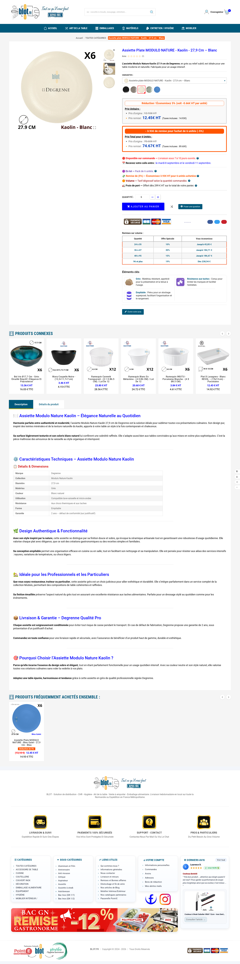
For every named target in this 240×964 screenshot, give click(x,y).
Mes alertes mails (153, 886)
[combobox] (174, 80)
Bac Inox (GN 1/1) (66, 895)
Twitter (217, 222)
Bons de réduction (153, 882)
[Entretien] (94, 920)
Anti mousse (64, 873)
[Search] (151, 11)
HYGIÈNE (20, 895)
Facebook (210, 222)
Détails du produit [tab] (49, 404)
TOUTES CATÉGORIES (26, 866)
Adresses (149, 878)
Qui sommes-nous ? (110, 866)
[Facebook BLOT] (151, 899)
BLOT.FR (94, 949)
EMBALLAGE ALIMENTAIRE (29, 887)
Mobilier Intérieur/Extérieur (113, 891)
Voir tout (221, 860)
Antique (61, 877)
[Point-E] (40, 951)
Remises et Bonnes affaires (113, 880)
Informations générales (111, 869)
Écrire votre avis (134, 312)
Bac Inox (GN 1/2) (66, 898)
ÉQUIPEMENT (22, 891)
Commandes (151, 869)
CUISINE (20, 873)
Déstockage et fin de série (113, 884)
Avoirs (148, 873)
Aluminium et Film (66, 866)
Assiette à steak (65, 888)
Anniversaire (64, 869)
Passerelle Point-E (109, 898)
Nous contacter (108, 873)
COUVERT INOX (23, 880)
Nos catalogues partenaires (113, 895)
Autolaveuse (64, 891)
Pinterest (224, 222)
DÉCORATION (22, 884)
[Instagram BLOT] (165, 899)
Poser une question (192, 206)
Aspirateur (63, 880)
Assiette (62, 884)
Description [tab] (21, 404)
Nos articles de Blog (110, 887)
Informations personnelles (157, 865)
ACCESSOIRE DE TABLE (27, 869)
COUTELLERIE (22, 877)
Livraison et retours (110, 877)
